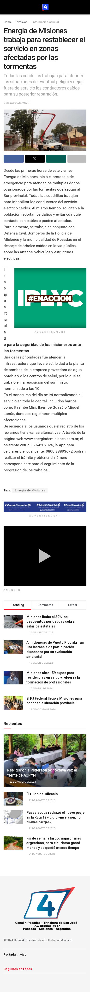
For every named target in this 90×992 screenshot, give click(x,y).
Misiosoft (66, 940)
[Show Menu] (6, 7)
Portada (10, 954)
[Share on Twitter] (35, 159)
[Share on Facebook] (14, 159)
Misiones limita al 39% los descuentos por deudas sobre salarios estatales (50, 621)
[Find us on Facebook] (5, 978)
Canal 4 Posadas (25, 940)
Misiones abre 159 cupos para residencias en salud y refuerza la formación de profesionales (53, 677)
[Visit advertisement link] (50, 298)
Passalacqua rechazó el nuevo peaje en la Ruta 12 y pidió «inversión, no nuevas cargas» (55, 817)
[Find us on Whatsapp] (29, 978)
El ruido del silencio (42, 794)
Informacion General (45, 22)
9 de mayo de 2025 (16, 103)
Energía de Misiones (30, 490)
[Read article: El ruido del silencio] (13, 799)
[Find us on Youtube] (21, 978)
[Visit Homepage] (45, 7)
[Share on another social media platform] (77, 159)
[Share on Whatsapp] (56, 159)
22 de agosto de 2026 (22, 781)
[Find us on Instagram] (13, 978)
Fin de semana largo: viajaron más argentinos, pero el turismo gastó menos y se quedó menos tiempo (53, 843)
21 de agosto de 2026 (41, 828)
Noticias (22, 22)
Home (8, 22)
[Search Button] (84, 7)
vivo (23, 954)
